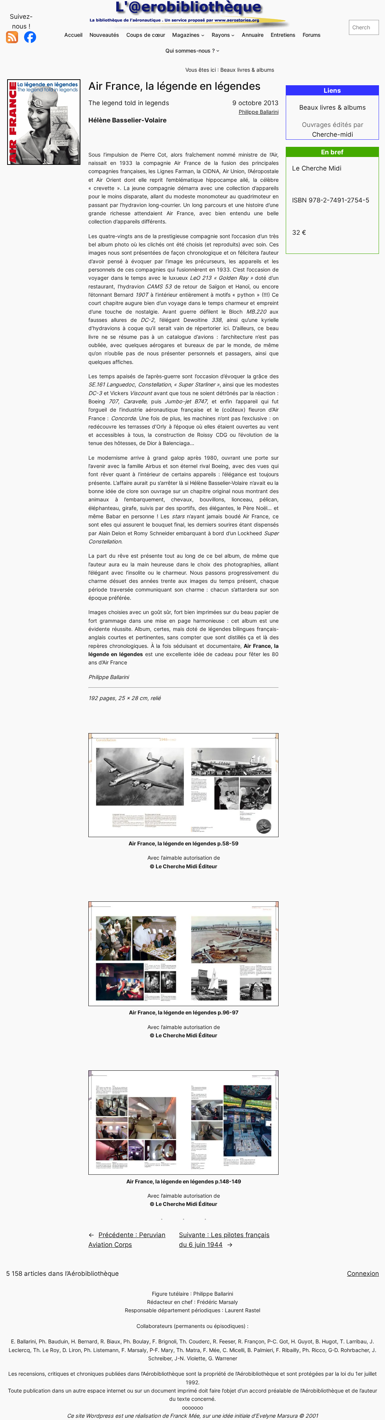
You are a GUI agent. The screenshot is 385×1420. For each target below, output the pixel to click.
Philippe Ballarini (259, 112)
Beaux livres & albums (247, 69)
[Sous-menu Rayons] (233, 35)
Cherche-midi (332, 134)
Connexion (363, 1273)
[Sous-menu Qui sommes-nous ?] (218, 50)
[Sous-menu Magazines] (203, 35)
